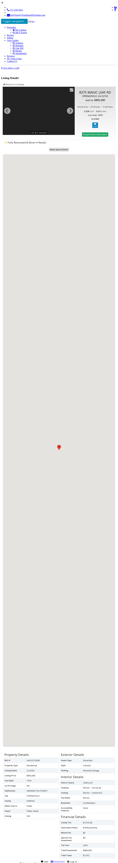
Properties (11, 27)
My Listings (20, 30)
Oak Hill (19, 48)
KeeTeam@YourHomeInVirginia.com (27, 15)
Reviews (11, 56)
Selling (10, 38)
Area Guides (12, 40)
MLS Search (21, 32)
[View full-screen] (71, 90)
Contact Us (12, 61)
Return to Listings (14, 84)
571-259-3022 (16, 10)
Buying (10, 35)
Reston (18, 51)
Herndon (19, 45)
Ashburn (19, 43)
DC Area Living (14, 58)
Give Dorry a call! (10, 68)
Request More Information (95, 134)
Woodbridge (21, 53)
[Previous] (7, 111)
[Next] (70, 111)
